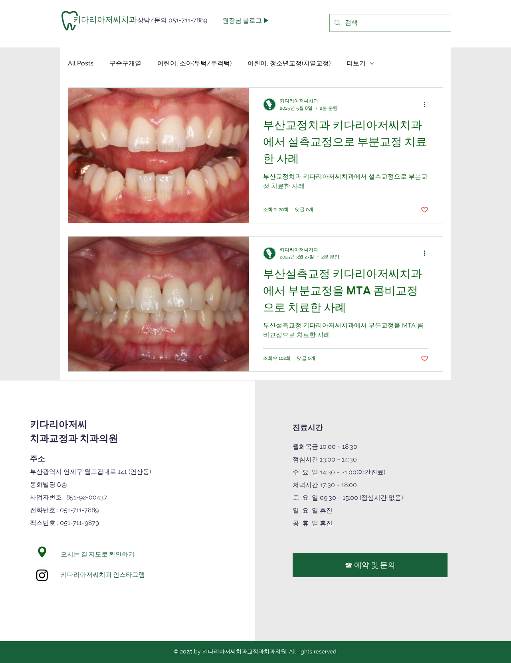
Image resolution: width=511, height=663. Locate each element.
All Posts (80, 63)
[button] (101, 20)
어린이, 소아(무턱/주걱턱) (194, 63)
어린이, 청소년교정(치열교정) (289, 63)
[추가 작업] (427, 104)
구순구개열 (125, 63)
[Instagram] (42, 575)
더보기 (356, 63)
